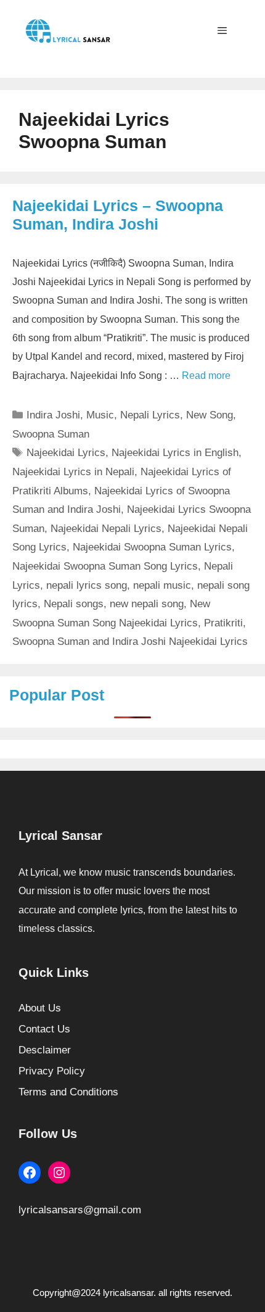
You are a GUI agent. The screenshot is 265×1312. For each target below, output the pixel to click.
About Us (39, 1008)
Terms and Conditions (68, 1092)
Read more (206, 375)
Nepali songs (74, 604)
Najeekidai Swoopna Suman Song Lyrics (105, 566)
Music (100, 415)
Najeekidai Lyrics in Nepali (73, 472)
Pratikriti (223, 623)
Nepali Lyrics (150, 415)
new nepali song (147, 604)
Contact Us (44, 1029)
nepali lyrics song (86, 585)
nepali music (162, 585)
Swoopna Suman (50, 434)
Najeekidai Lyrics (65, 453)
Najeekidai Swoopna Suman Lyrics (152, 547)
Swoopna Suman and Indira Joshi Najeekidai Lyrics (130, 641)
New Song (209, 415)
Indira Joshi (53, 415)
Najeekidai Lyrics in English (175, 453)
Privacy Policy (51, 1071)
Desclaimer (44, 1050)
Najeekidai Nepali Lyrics (106, 528)
